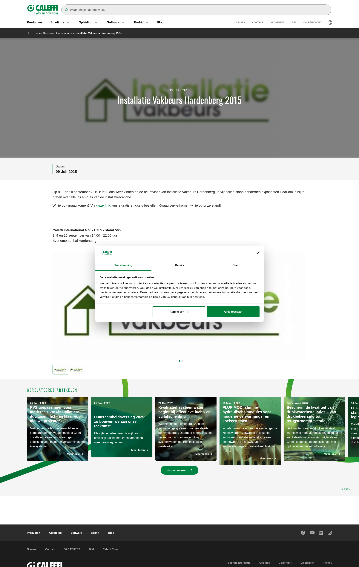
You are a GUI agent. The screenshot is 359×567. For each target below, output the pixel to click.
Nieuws (240, 22)
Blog (160, 22)
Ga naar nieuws (176, 469)
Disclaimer (307, 562)
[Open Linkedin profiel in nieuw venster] (321, 532)
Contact (257, 22)
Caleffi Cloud (312, 22)
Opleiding (55, 532)
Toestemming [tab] (123, 265)
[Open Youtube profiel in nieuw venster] (312, 532)
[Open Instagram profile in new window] (330, 532)
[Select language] (330, 22)
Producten (34, 22)
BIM (294, 22)
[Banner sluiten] (258, 252)
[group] (60, 369)
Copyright (285, 562)
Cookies (264, 562)
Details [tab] (179, 265)
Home (37, 32)
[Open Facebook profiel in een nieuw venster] (303, 532)
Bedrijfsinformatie (239, 562)
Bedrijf (95, 532)
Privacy (327, 562)
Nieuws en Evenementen (58, 32)
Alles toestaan (233, 311)
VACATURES (277, 22)
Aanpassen (177, 311)
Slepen (345, 489)
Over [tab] (235, 265)
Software (76, 532)
